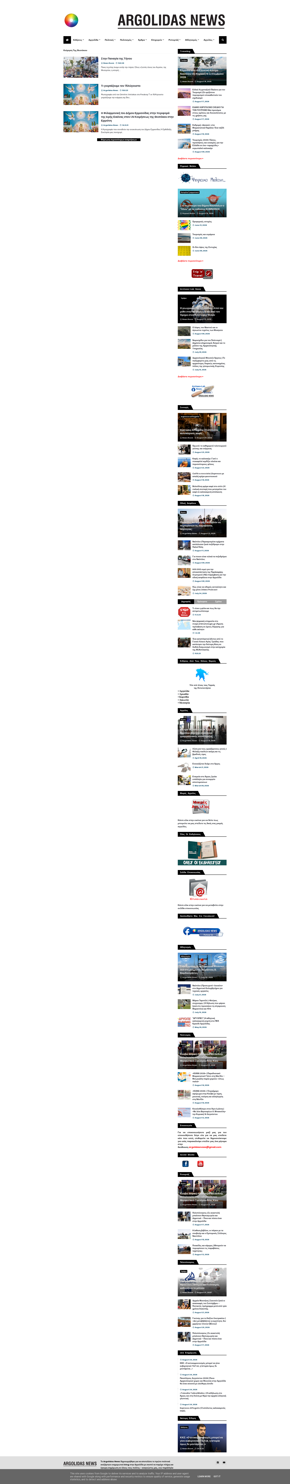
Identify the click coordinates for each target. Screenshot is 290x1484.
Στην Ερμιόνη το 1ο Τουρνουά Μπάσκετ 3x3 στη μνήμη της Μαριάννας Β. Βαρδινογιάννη (202, 970)
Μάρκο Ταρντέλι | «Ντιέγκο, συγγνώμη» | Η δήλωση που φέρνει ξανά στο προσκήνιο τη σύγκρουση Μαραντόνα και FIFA (209, 1004)
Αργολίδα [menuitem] (93, 39)
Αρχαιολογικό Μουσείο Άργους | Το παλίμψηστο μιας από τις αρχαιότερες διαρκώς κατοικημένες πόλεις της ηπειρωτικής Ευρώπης (208, 362)
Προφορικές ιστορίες (202, 221)
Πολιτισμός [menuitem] (126, 39)
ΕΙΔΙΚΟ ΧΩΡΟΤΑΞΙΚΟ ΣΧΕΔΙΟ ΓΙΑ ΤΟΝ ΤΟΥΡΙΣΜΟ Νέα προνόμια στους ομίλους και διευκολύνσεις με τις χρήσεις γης (209, 111)
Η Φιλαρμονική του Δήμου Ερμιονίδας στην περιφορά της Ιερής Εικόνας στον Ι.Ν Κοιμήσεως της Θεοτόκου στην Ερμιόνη (137, 116)
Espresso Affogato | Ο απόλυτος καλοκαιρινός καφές (199, 431)
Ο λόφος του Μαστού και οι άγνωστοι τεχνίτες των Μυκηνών (207, 329)
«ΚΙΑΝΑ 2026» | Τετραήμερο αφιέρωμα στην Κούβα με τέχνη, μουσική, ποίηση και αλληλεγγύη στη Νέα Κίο (207, 1095)
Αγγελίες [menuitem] (208, 39)
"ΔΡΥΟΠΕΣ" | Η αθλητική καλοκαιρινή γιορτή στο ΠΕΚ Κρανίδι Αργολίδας (205, 1021)
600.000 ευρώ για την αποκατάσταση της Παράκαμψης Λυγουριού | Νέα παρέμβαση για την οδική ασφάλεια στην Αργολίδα (209, 573)
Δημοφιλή (185, 601)
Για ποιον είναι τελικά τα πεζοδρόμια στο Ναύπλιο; (209, 558)
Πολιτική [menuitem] (109, 39)
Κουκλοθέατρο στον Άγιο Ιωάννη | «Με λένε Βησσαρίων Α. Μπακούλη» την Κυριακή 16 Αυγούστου (209, 1112)
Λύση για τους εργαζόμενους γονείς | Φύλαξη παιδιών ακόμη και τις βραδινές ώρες (209, 752)
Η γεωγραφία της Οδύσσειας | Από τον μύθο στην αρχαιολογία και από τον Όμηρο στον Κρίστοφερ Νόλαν (201, 312)
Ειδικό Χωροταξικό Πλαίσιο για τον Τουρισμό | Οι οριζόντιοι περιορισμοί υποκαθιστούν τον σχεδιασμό (208, 93)
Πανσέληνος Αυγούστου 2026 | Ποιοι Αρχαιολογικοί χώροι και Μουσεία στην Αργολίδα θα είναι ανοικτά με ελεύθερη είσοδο (203, 1381)
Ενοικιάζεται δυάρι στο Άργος (206, 763)
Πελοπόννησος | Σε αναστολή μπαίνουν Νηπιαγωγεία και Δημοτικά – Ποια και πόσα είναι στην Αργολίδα (207, 1217)
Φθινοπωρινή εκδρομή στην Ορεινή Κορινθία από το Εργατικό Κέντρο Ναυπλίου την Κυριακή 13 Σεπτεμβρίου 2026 (202, 72)
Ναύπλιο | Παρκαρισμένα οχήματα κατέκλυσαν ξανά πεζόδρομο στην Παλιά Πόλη (208, 544)
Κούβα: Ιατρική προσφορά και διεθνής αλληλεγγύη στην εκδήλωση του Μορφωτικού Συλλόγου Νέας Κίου (201, 1058)
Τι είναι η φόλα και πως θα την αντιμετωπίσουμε (206, 609)
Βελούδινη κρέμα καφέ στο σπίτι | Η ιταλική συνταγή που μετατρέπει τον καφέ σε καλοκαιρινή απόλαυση (209, 489)
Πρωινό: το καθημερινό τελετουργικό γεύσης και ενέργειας (209, 447)
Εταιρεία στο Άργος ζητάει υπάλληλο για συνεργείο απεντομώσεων (204, 779)
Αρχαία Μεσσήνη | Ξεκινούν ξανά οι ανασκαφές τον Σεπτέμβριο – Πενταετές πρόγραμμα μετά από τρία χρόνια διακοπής (209, 1304)
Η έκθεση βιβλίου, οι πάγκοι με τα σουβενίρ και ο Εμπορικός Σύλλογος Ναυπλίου (209, 1233)
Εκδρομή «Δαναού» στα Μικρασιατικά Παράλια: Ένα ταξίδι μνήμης (208, 128)
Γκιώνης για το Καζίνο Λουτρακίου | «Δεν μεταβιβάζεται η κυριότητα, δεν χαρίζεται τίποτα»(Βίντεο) (209, 1321)
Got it (217, 1476)
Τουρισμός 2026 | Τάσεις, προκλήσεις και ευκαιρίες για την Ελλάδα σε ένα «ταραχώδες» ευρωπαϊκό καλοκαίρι (207, 144)
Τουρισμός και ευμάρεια (203, 234)
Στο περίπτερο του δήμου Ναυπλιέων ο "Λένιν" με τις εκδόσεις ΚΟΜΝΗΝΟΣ (202, 207)
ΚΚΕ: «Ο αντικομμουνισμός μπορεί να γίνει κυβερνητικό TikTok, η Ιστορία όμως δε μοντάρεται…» (200, 1366)
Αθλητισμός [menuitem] (191, 39)
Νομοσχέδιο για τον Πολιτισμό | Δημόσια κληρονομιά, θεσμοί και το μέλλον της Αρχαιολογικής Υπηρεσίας (208, 344)
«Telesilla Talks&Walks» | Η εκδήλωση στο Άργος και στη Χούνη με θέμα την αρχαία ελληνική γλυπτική (203, 1396)
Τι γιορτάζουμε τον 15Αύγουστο (120, 86)
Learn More (204, 1476)
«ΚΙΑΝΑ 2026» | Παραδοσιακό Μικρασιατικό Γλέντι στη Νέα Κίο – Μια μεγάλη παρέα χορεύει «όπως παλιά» (208, 1077)
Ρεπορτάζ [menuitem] (174, 39)
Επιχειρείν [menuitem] (156, 39)
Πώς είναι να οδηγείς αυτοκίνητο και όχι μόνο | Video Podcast (209, 588)
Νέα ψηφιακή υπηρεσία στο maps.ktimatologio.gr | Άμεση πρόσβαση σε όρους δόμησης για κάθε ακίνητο (208, 625)
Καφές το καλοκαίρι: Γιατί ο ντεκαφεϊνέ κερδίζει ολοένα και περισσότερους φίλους (206, 461)
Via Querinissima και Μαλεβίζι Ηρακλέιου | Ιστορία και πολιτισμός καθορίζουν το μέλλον (199, 1285)
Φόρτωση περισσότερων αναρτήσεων (119, 139)
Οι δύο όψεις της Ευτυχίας (204, 247)
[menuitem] (67, 40)
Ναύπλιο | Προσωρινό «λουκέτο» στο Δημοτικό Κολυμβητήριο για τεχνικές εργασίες (207, 988)
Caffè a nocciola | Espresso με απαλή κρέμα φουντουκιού (208, 475)
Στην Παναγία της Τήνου (116, 58)
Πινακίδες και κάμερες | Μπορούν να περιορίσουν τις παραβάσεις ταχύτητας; (200, 526)
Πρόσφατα (202, 601)
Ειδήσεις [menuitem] (77, 39)
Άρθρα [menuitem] (141, 39)
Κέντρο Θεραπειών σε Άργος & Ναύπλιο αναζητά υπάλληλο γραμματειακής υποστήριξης (197, 733)
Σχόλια (218, 601)
